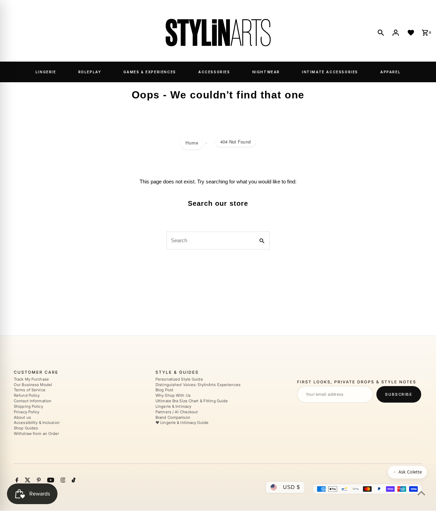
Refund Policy (27, 395)
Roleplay (89, 72)
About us (22, 417)
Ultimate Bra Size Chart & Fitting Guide (191, 401)
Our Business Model (33, 384)
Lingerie (46, 72)
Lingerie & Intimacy (173, 406)
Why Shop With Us (173, 395)
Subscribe (398, 394)
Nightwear (266, 72)
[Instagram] (62, 481)
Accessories (214, 72)
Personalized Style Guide (179, 379)
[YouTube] (49, 481)
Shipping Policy (28, 406)
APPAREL (390, 72)
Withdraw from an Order (36, 434)
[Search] (380, 32)
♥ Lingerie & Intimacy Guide (182, 422)
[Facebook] (16, 481)
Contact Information (32, 401)
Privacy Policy (27, 411)
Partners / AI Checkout (176, 411)
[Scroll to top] (421, 493)
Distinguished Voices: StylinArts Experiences (198, 384)
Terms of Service (29, 390)
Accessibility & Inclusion (37, 422)
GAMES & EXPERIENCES (149, 72)
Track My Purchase (31, 379)
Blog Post (164, 390)
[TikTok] (72, 481)
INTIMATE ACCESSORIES (330, 72)
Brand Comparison (172, 417)
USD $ (291, 487)
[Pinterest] (38, 481)
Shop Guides (26, 428)
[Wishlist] (411, 32)
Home (192, 143)
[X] (26, 481)
